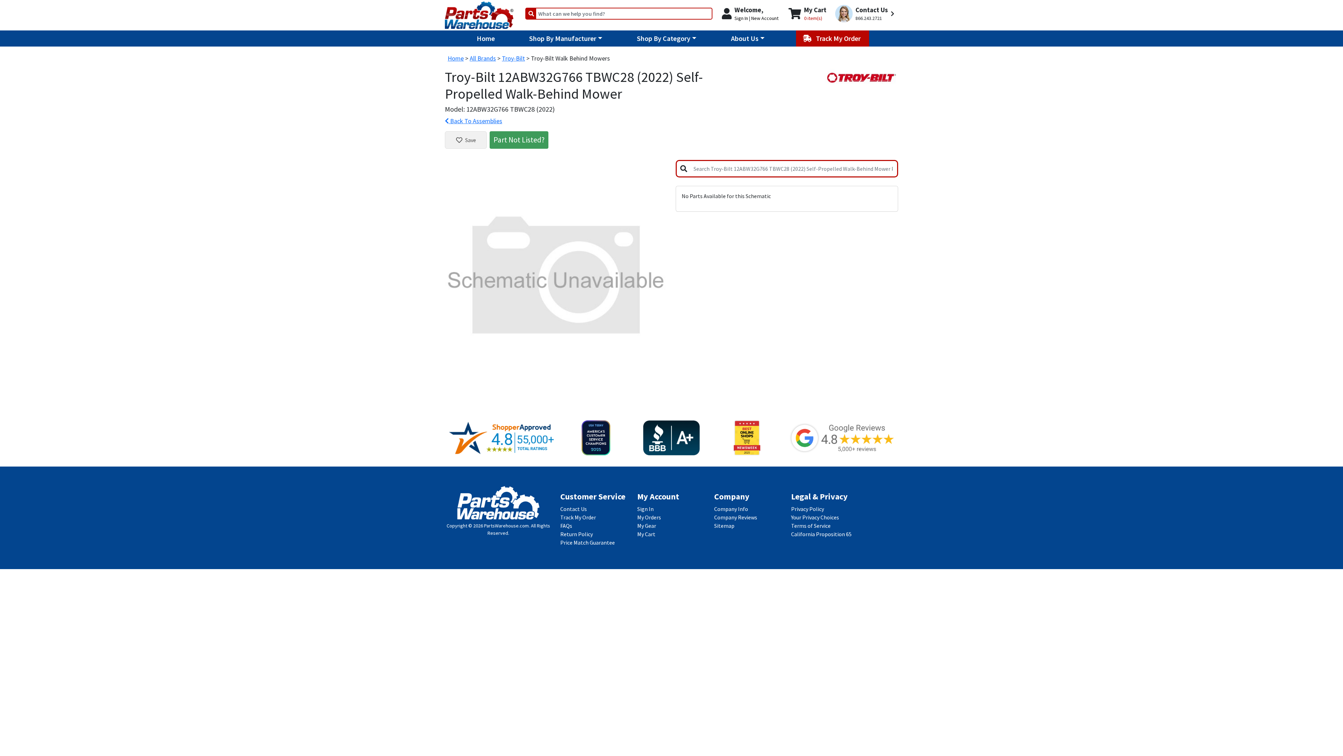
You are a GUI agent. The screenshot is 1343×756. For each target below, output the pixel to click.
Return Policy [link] (576, 534)
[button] (865, 13)
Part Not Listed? (519, 140)
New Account (765, 18)
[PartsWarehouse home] (479, 12)
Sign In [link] (645, 508)
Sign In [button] (741, 18)
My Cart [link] (646, 534)
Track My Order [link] (578, 517)
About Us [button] (745, 38)
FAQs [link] (566, 525)
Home (486, 38)
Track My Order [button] (839, 38)
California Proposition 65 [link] (821, 534)
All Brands (483, 58)
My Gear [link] (646, 525)
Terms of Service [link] (811, 525)
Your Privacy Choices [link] (815, 517)
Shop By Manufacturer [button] (562, 38)
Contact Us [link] (573, 508)
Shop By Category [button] (663, 38)
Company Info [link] (731, 508)
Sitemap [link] (724, 525)
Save (470, 140)
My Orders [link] (649, 517)
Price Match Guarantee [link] (587, 542)
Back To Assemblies (475, 121)
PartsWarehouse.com (506, 526)
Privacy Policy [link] (807, 508)
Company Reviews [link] (735, 517)
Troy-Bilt (513, 58)
